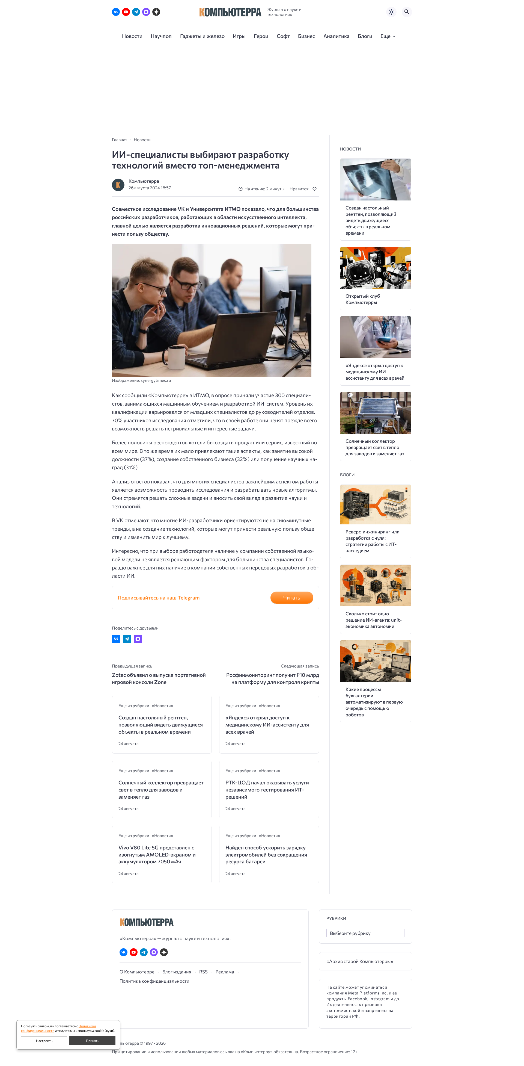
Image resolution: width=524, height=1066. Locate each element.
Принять (92, 1041)
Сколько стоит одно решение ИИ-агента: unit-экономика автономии (374, 620)
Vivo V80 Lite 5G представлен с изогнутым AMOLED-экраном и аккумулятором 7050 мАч (157, 854)
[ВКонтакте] (116, 12)
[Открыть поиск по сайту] (407, 12)
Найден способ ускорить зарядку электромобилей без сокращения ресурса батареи (266, 854)
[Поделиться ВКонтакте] (116, 639)
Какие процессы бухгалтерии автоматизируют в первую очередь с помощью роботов (374, 701)
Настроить (44, 1041)
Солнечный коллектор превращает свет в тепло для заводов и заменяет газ (161, 789)
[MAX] (146, 12)
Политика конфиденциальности (154, 981)
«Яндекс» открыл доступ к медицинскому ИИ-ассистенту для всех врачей (267, 724)
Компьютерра (144, 181)
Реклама (225, 971)
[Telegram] (136, 12)
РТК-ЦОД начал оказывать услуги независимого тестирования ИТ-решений (267, 789)
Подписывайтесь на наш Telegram (159, 597)
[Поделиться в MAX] (138, 639)
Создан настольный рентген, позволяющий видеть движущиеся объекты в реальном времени (160, 724)
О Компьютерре (137, 971)
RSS (203, 971)
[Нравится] (315, 189)
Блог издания (176, 971)
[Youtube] (126, 12)
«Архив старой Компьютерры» (359, 961)
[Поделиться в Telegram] (127, 639)
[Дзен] (156, 12)
